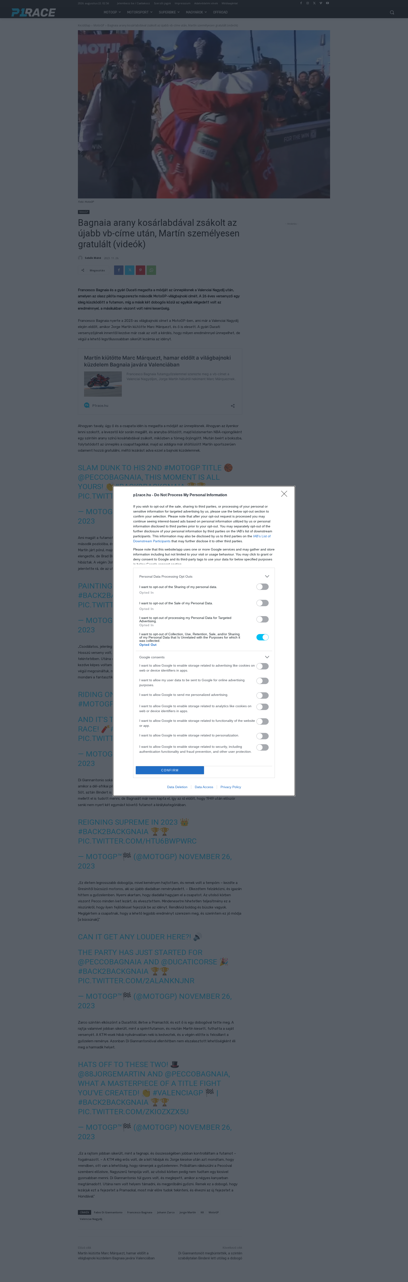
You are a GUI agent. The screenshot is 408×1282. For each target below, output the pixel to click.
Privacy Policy (231, 787)
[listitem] (204, 576)
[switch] (262, 587)
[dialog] (204, 641)
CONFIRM (170, 770)
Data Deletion (177, 787)
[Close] (285, 495)
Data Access (204, 787)
